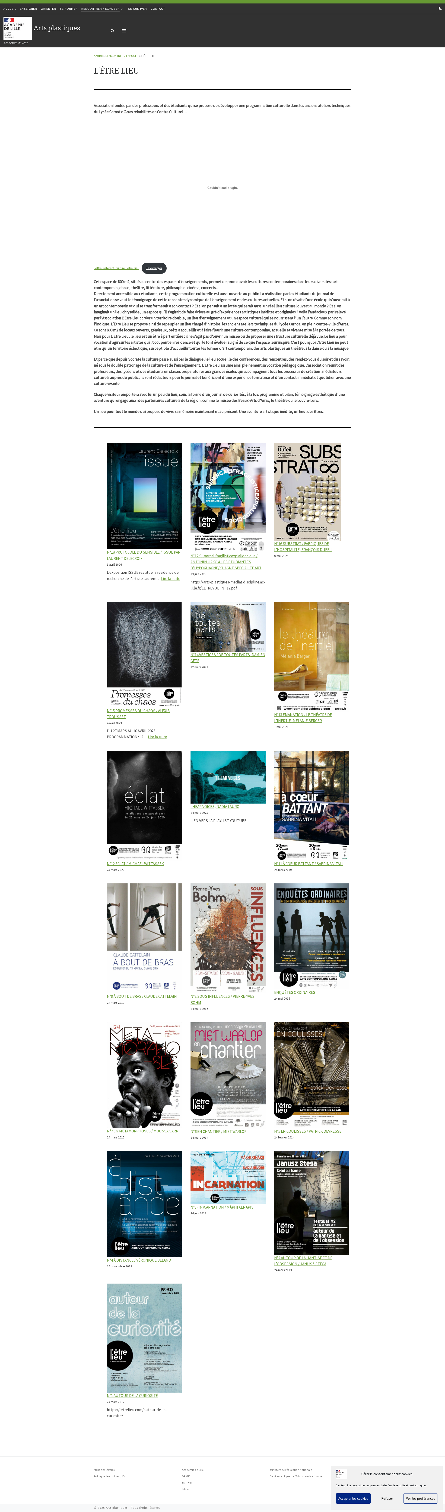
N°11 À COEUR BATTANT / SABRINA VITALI (308, 863)
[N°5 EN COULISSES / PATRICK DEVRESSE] (311, 1075)
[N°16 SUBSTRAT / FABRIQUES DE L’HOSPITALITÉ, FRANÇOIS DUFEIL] (307, 492)
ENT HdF (187, 1482)
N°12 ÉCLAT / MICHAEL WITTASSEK (135, 863)
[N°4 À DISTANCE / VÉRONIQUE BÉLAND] (144, 1204)
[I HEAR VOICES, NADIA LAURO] (228, 777)
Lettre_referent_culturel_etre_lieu (116, 268)
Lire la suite (170, 578)
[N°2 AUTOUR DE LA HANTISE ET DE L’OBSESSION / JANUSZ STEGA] (311, 1203)
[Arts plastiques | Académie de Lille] (17, 27)
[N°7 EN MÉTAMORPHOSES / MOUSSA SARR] (144, 1075)
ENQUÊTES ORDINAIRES (294, 992)
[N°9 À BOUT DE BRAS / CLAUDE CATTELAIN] (144, 938)
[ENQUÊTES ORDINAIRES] (311, 936)
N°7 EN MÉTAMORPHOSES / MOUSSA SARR (142, 1131)
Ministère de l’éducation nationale (291, 1469)
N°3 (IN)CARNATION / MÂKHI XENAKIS (222, 1207)
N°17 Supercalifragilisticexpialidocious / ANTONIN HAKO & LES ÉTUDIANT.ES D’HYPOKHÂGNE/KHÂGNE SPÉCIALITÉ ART (226, 562)
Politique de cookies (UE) (109, 1476)
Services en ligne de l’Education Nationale (296, 1476)
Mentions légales (104, 1469)
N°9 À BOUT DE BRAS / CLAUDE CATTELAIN (142, 996)
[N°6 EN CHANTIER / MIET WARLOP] (228, 1075)
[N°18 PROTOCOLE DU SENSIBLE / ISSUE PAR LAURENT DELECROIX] (144, 496)
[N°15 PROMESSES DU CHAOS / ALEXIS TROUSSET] (144, 655)
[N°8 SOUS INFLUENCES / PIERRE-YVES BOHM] (228, 938)
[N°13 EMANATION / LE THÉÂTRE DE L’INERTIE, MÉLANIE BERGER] (311, 657)
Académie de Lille (192, 1469)
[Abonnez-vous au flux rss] (440, 8)
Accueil (98, 56)
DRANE (186, 1476)
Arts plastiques (116, 1508)
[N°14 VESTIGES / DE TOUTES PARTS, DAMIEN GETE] (228, 627)
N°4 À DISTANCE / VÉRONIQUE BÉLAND (139, 1260)
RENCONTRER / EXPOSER (122, 56)
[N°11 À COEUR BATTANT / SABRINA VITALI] (311, 806)
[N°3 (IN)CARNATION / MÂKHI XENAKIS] (228, 1177)
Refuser (387, 1498)
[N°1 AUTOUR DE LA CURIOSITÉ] (144, 1338)
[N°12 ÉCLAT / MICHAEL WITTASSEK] (144, 806)
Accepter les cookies (353, 1498)
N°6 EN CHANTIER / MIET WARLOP (219, 1131)
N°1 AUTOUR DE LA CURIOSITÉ (132, 1395)
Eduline (186, 1489)
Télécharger (154, 268)
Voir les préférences (420, 1498)
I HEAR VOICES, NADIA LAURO (215, 806)
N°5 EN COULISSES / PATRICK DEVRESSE (307, 1131)
